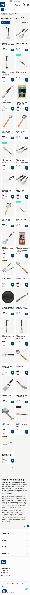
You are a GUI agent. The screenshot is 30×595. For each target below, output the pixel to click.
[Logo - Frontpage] (7, 4)
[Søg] (2, 9)
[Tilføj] (12, 50)
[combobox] (16, 9)
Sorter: (19, 22)
